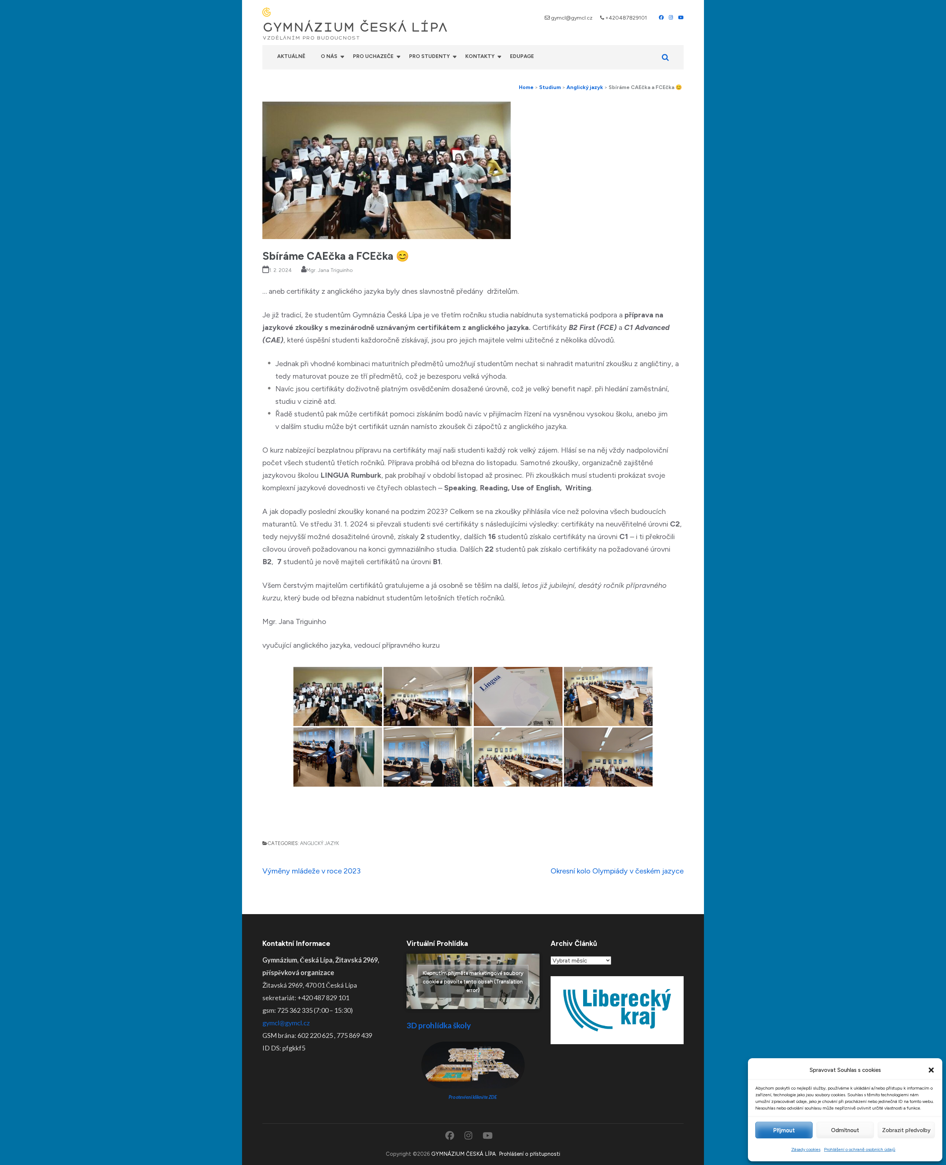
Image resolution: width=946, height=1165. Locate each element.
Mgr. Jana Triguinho (329, 270)
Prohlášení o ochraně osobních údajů (859, 1149)
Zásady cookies (805, 1149)
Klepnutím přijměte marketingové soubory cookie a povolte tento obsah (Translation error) (473, 981)
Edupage (522, 56)
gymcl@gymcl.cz (571, 18)
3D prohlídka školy (438, 1025)
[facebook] (661, 17)
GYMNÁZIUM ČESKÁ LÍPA (355, 27)
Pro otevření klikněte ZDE (473, 1097)
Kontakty (479, 56)
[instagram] (671, 17)
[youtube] (681, 17)
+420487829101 (626, 18)
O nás (329, 56)
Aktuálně (291, 56)
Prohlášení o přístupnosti (529, 1154)
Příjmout (784, 1130)
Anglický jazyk (319, 843)
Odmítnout (845, 1130)
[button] (931, 1070)
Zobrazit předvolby (906, 1130)
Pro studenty (429, 56)
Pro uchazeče (373, 56)
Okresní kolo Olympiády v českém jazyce (617, 870)
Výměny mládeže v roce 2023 (311, 870)
